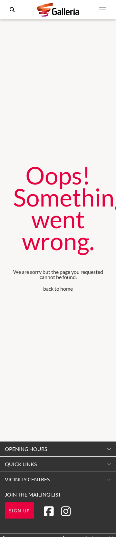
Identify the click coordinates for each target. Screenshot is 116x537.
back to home (58, 288)
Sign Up (19, 510)
